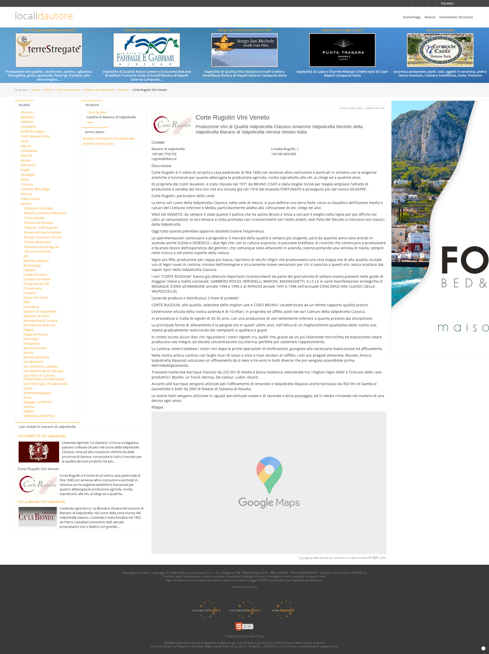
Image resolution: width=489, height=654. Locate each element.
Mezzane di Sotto (36, 316)
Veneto (48, 90)
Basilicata (28, 117)
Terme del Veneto (37, 242)
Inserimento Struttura (456, 17)
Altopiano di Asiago (38, 208)
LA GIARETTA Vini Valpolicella (42, 436)
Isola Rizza (31, 307)
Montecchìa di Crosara (40, 320)
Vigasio (28, 411)
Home (36, 90)
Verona (28, 406)
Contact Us (249, 587)
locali (44, 16)
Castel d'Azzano (35, 274)
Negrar (28, 329)
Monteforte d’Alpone (39, 325)
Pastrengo (31, 339)
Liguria (26, 146)
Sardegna (28, 174)
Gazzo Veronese (35, 297)
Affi (26, 256)
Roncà (28, 352)
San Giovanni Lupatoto (40, 366)
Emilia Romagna (33, 131)
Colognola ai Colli (36, 283)
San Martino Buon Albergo (43, 371)
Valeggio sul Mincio (37, 402)
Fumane (29, 293)
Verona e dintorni (69, 90)
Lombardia (29, 150)
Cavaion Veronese (37, 279)
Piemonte (28, 165)
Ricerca (430, 17)
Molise (26, 160)
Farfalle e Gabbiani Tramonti (147, 30)
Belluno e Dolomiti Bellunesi (45, 213)
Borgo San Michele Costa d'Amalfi (244, 30)
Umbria (26, 194)
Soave (28, 388)
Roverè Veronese (36, 357)
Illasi (26, 302)
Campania (28, 126)
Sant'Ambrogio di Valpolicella (45, 383)
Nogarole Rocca (35, 334)
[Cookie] (483, 648)
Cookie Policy (254, 636)
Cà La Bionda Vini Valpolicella (41, 502)
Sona (27, 397)
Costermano (32, 288)
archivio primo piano (98, 143)
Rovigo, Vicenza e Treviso (43, 237)
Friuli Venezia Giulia (35, 136)
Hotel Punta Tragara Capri (342, 30)
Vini (90, 122)
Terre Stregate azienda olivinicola (48, 30)
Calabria (27, 121)
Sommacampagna (37, 393)
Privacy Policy (234, 636)
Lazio (25, 141)
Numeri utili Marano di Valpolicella (108, 138)
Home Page (411, 17)
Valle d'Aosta (30, 198)
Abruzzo (27, 112)
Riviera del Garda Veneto (42, 232)
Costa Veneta (34, 218)
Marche (26, 155)
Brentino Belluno (36, 261)
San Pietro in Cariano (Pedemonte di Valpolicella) (43, 377)
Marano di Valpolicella (99, 90)
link (335, 646)
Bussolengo (32, 265)
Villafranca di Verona (38, 415)
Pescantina (31, 343)
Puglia (25, 169)
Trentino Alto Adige (35, 189)
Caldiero (29, 270)
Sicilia (25, 179)
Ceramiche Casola (440, 30)
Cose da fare (96, 112)
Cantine (124, 90)
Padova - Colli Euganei (40, 227)
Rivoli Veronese (35, 348)
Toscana (27, 184)
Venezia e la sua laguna (41, 247)
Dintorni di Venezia (38, 222)
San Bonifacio (33, 362)
